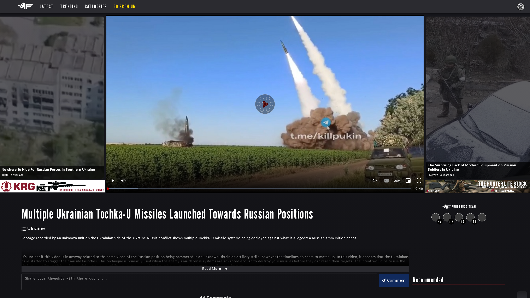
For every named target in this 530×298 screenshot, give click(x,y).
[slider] (259, 188)
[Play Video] (265, 104)
